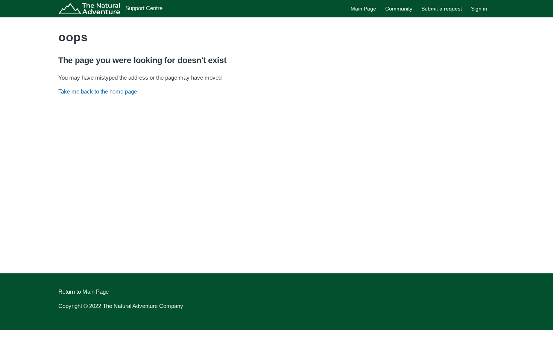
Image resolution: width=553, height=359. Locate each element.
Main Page (363, 9)
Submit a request (441, 9)
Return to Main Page (83, 291)
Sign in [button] (479, 9)
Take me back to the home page (97, 91)
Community (398, 9)
